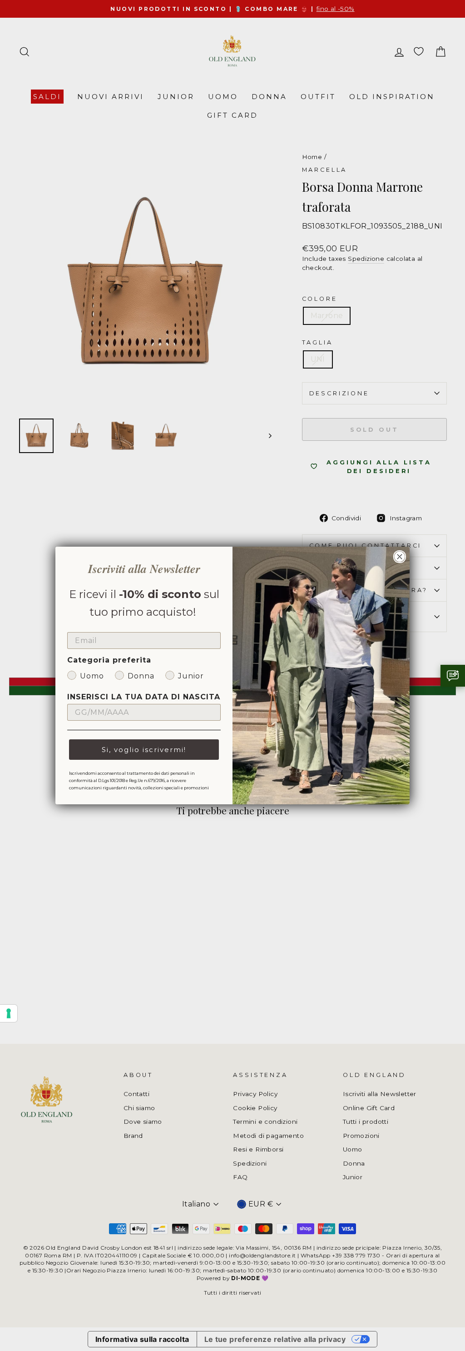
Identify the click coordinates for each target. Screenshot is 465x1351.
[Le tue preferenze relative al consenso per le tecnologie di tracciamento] (8, 1013)
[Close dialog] (399, 556)
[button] (452, 676)
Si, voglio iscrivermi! (144, 749)
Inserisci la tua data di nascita (143, 697)
